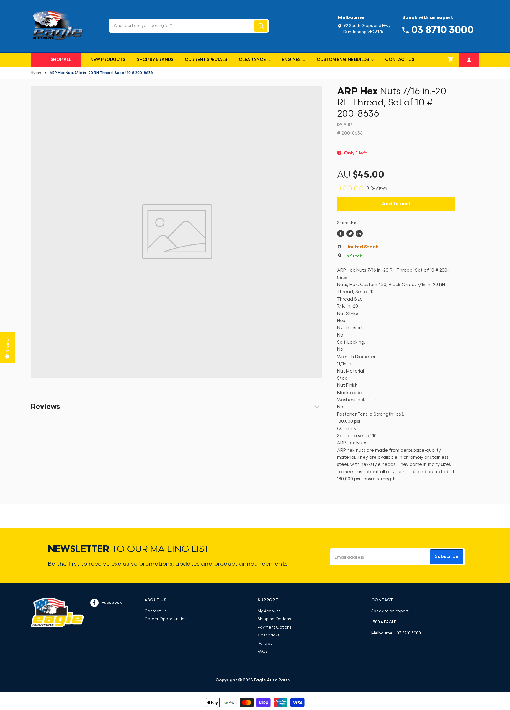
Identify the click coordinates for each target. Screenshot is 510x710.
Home (36, 72)
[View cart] (451, 60)
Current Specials (206, 60)
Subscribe (447, 556)
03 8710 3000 (409, 633)
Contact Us (399, 60)
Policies (265, 644)
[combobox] (181, 26)
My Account (269, 611)
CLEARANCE (253, 60)
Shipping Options (274, 619)
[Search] (261, 26)
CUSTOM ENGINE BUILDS (343, 60)
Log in (469, 59)
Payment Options (274, 627)
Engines (291, 60)
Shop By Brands (155, 60)
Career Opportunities (165, 619)
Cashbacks (268, 635)
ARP (348, 125)
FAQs (262, 652)
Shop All (61, 60)
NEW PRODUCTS (107, 60)
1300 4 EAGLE (383, 622)
